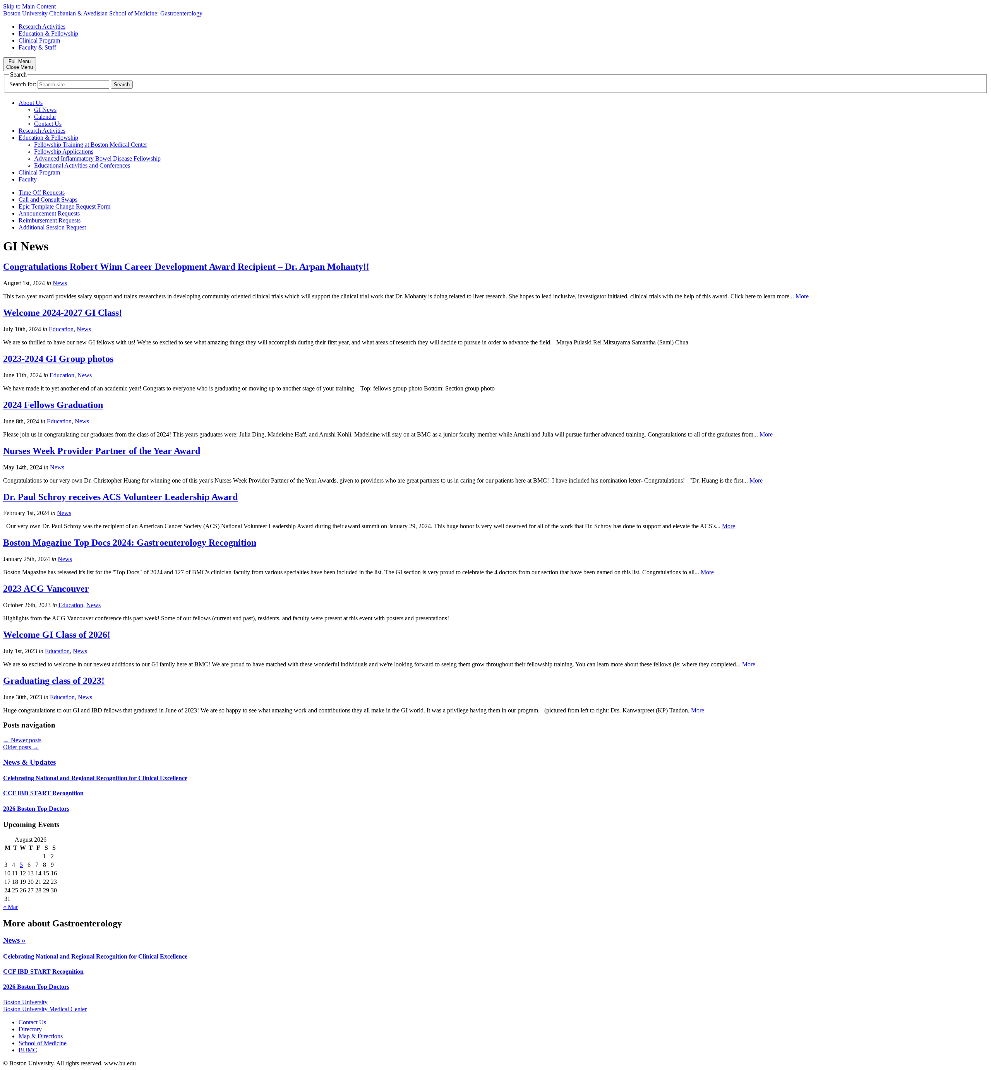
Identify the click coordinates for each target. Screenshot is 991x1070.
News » (14, 940)
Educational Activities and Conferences (82, 165)
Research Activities (42, 26)
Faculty (28, 179)
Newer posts (22, 740)
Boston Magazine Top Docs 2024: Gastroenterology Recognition (129, 543)
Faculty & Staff (37, 47)
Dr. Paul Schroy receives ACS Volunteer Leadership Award (120, 497)
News (60, 283)
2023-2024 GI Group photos (58, 359)
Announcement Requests (49, 213)
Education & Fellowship (48, 33)
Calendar (45, 116)
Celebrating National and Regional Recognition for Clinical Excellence (95, 778)
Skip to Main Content (29, 6)
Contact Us (48, 123)
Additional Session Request (52, 227)
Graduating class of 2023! (54, 681)
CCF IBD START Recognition (43, 793)
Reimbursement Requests (50, 220)
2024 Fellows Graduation (53, 405)
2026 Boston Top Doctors (36, 808)
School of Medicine (43, 1043)
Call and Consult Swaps (48, 199)
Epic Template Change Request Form (64, 206)
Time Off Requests (42, 192)
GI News (45, 109)
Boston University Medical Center (45, 1009)
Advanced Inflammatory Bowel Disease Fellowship (97, 158)
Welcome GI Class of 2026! (56, 635)
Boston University (25, 1002)
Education (61, 329)
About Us (31, 102)
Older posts (21, 747)
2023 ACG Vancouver (46, 589)
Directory (30, 1029)
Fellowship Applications (63, 151)
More (802, 296)
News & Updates (29, 762)
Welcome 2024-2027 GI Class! (62, 313)
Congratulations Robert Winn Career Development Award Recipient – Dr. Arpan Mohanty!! (186, 267)
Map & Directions (41, 1036)
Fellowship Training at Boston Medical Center (90, 144)
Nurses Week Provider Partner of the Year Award (101, 451)
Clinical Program (39, 40)
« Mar (10, 907)
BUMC (28, 1050)
